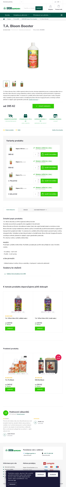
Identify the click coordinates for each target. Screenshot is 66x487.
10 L (23, 312)
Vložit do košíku (51, 154)
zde (15, 480)
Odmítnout (40, 474)
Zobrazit (10, 328)
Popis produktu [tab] (10, 209)
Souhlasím (53, 474)
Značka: (57, 130)
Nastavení (12, 484)
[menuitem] (7, 15)
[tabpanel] (18, 311)
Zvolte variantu (44, 106)
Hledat (39, 8)
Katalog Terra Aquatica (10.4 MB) (16, 274)
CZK (58, 2)
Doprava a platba (9, 469)
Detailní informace (33, 99)
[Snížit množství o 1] (39, 155)
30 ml (9, 374)
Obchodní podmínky (8, 2)
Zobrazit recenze (21, 414)
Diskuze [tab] (26, 209)
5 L (20, 312)
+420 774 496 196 (48, 453)
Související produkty (39, 209)
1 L (17, 312)
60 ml (13, 374)
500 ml (13, 312)
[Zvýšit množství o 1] (39, 153)
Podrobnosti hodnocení (25, 30)
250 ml (18, 374)
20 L (53, 374)
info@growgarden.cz (30, 453)
